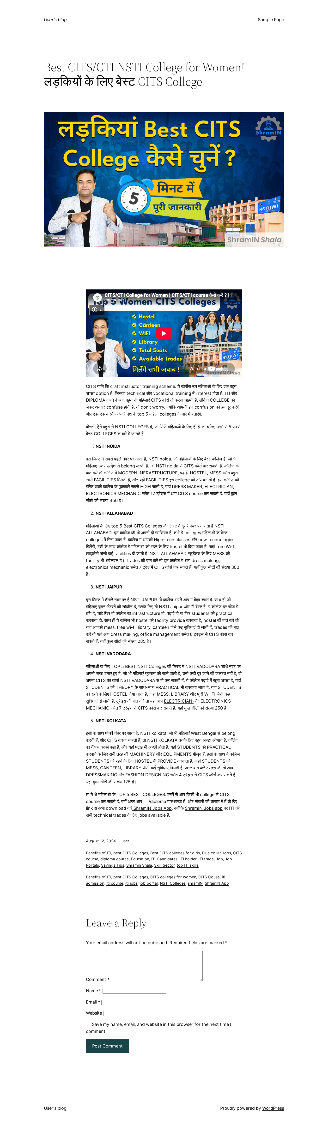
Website (94, 1013)
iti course (114, 883)
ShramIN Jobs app (204, 808)
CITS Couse (209, 877)
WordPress (273, 1108)
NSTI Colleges (173, 883)
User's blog (55, 19)
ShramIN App (217, 883)
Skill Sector (164, 865)
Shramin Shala (139, 865)
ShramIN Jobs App (152, 808)
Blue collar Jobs (216, 853)
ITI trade (206, 859)
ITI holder (188, 859)
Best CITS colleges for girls (175, 853)
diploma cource (114, 859)
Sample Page (271, 19)
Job (219, 859)
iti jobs (131, 883)
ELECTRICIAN (179, 701)
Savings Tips (112, 865)
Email (93, 1001)
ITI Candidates (164, 859)
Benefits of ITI (98, 853)
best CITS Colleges (130, 853)
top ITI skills (188, 865)
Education (140, 859)
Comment (97, 979)
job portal (149, 883)
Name (93, 990)
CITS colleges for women (173, 877)
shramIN (195, 883)
